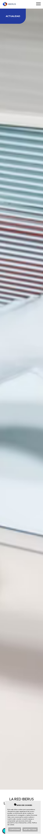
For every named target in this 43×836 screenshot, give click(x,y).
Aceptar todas (30, 829)
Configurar (14, 829)
